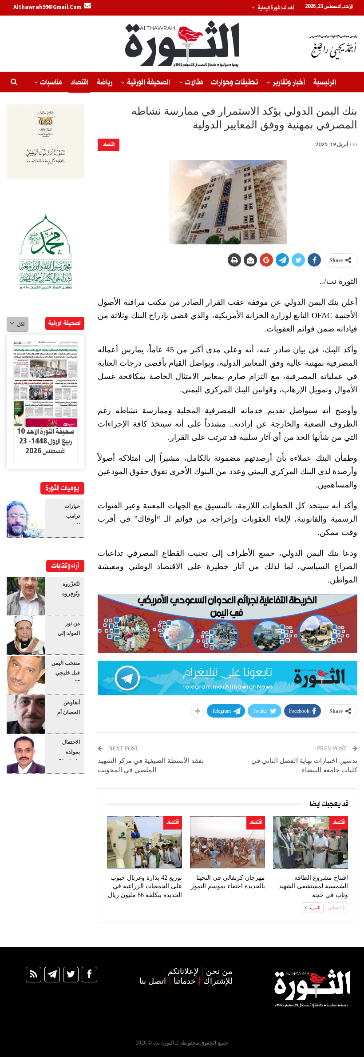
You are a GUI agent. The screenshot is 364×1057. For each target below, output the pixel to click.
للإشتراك (218, 981)
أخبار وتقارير (289, 82)
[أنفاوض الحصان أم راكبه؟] (26, 714)
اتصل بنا (152, 981)
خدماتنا (185, 981)
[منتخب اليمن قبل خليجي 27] (26, 675)
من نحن (219, 971)
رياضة (104, 82)
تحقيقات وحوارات (234, 82)
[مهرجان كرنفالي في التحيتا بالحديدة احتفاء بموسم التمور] (227, 842)
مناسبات (51, 82)
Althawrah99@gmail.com (47, 7)
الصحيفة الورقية (148, 82)
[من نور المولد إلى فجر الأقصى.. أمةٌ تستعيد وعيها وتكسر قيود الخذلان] (26, 635)
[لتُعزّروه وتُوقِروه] (26, 596)
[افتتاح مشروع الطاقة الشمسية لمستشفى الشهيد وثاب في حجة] (310, 842)
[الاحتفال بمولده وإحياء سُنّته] (26, 754)
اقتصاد (79, 82)
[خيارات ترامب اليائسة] (26, 518)
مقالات (194, 82)
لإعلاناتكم (183, 971)
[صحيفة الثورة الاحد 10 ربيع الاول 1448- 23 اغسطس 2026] (45, 384)
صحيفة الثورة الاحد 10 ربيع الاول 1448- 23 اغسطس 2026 (45, 441)
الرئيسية (324, 82)
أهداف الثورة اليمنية (275, 8)
